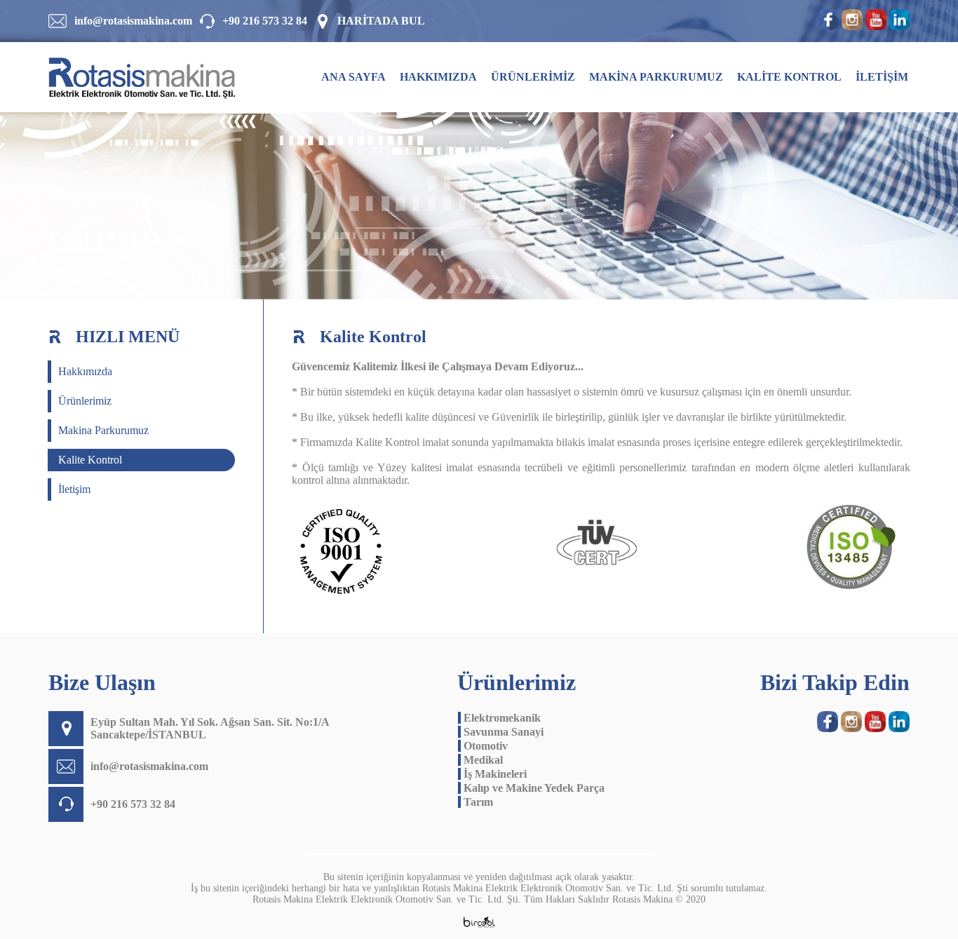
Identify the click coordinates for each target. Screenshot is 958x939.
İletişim (74, 489)
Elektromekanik (499, 718)
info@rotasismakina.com (133, 21)
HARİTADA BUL (381, 21)
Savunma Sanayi (501, 732)
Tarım (475, 802)
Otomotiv (483, 746)
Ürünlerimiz (85, 401)
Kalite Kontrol (90, 460)
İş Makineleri (492, 774)
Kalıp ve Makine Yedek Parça (531, 788)
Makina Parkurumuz (103, 430)
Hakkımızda (85, 371)
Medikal (480, 760)
